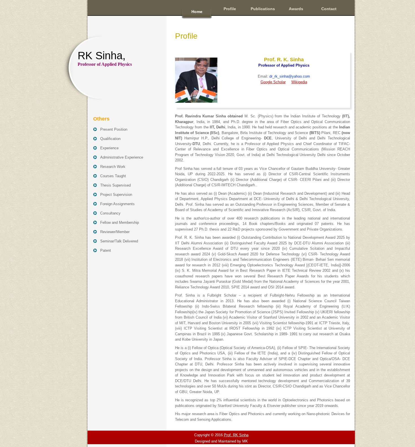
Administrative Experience (121, 157)
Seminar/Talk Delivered (119, 241)
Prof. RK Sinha (236, 435)
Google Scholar (273, 82)
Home (196, 11)
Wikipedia (299, 82)
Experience (109, 148)
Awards (296, 8)
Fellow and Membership (119, 222)
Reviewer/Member (115, 232)
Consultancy (110, 213)
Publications (263, 8)
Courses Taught (113, 176)
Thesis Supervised (115, 185)
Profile (230, 8)
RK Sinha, (105, 58)
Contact (329, 8)
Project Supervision (116, 194)
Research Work (112, 167)
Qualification (110, 139)
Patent (105, 250)
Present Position (113, 129)
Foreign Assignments (117, 204)
